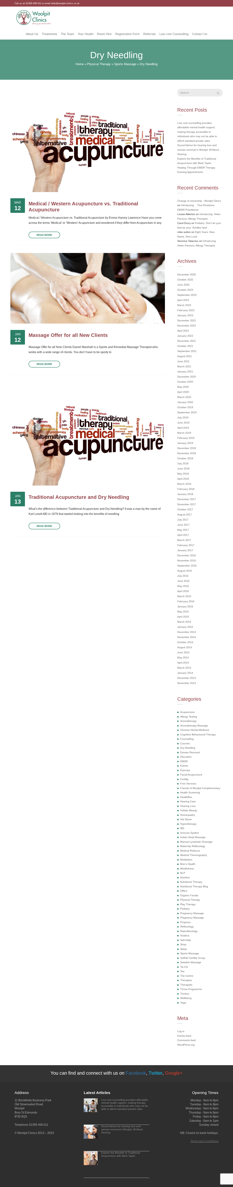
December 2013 (186, 677)
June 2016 (183, 580)
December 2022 (186, 320)
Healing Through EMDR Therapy (196, 167)
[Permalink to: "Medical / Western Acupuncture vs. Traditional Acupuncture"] (87, 140)
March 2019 (184, 432)
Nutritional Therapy (191, 881)
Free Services (188, 783)
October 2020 (185, 381)
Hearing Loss (188, 806)
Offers (183, 890)
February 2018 (185, 489)
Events (184, 765)
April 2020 (183, 391)
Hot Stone (186, 819)
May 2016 (183, 586)
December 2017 (186, 499)
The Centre (186, 975)
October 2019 (185, 407)
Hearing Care (188, 801)
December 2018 (186, 448)
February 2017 (185, 545)
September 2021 (187, 351)
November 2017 (186, 504)
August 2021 (184, 356)
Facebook (136, 1073)
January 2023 (185, 315)
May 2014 (183, 657)
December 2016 (186, 555)
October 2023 (185, 289)
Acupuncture (187, 712)
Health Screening (190, 792)
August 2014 (184, 647)
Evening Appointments (190, 172)
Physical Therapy (99, 64)
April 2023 (183, 300)
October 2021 (185, 346)
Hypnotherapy (188, 823)
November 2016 (186, 560)
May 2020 (183, 386)
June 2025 (183, 284)
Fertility (184, 779)
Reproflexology (189, 931)
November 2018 (186, 453)
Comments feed (186, 1040)
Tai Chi (184, 966)
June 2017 (183, 524)
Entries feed (184, 1035)
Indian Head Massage (193, 837)
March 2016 (184, 596)
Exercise (185, 770)
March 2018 (184, 483)
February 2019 (185, 437)
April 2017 (183, 534)
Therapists (186, 984)
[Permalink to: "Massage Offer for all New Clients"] (87, 288)
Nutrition (185, 877)
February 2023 (185, 310)
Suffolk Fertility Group (192, 957)
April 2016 (183, 591)
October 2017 (185, 509)
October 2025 (185, 279)
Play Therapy (188, 904)
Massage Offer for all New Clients (68, 335)
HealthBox (186, 797)
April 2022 (183, 330)
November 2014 (186, 637)
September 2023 (187, 294)
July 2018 (182, 463)
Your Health (85, 34)
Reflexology (187, 926)
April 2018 (183, 478)
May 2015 (183, 611)
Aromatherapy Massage (194, 725)
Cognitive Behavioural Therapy (198, 734)
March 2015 (184, 621)
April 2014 (183, 662)
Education (186, 756)
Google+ (174, 1073)
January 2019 (185, 443)
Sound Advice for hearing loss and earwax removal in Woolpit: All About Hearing (198, 150)
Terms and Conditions (204, 1141)
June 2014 (183, 652)
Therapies (186, 980)
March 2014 (184, 667)
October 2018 (185, 458)
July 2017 (182, 519)
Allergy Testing (188, 716)
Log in (180, 1031)
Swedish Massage (190, 962)
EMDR (184, 761)
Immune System (189, 832)
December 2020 (186, 376)
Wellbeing (185, 998)
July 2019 (182, 417)
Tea (182, 971)
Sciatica (184, 935)
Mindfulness (187, 868)
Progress (185, 922)
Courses (185, 743)
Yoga (183, 1002)
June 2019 (183, 422)
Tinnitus (184, 993)
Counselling (187, 738)
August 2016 (184, 570)
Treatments (49, 34)
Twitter (155, 1073)
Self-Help (185, 940)
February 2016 (185, 601)
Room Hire (104, 34)
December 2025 (186, 274)
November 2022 (186, 325)
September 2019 (187, 412)
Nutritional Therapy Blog (194, 886)
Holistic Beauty (188, 810)
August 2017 (184, 514)
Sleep (183, 949)
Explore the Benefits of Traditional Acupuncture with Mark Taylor (196, 161)
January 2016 (185, 606)
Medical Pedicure (190, 850)
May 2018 (183, 473)
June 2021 (183, 361)
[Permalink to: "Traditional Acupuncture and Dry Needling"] (87, 434)
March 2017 (184, 540)
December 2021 (186, 340)
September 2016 (187, 565)
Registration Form (127, 34)
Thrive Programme (191, 989)
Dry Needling (187, 747)
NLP (182, 872)
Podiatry (185, 908)
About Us (32, 34)
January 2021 (185, 371)
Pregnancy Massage (192, 913)
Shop (183, 944)
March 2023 (184, 305)
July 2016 (182, 575)
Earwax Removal (190, 752)
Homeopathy (187, 814)
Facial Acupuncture (191, 774)
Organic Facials (189, 895)
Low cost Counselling (173, 34)
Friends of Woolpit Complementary (200, 788)
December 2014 (186, 632)
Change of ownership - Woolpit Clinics (199, 200)
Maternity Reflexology (192, 846)
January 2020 (185, 402)
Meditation (186, 859)
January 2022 (185, 335)
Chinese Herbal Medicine (194, 729)
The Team (67, 34)
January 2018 (185, 494)
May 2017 (183, 529)
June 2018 (183, 468)
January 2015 (185, 626)
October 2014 (185, 642)
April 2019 (183, 427)
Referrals (149, 34)
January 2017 (185, 550)
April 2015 (183, 616)
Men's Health (187, 864)
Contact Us (199, 34)
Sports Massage (125, 64)
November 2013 (186, 683)
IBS (182, 828)
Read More (44, 234)
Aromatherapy (188, 721)
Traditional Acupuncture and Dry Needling (79, 497)
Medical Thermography (193, 855)
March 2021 (184, 366)
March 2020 (184, 397)
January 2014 (185, 672)
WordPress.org (186, 1044)
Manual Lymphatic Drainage (196, 841)
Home (80, 64)
